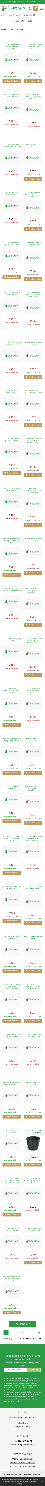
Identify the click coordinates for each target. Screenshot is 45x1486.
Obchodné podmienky (22, 1458)
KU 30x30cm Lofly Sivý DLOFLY (12, 640)
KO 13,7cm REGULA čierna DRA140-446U (33, 1131)
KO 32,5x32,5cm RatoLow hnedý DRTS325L (33, 690)
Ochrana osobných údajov (22, 1466)
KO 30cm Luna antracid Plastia (12, 392)
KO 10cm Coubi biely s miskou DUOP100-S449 (12, 838)
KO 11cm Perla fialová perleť (33, 937)
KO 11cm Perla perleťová (12, 1131)
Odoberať (34, 1370)
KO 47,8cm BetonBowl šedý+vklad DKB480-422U (33, 245)
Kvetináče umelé (14, 15)
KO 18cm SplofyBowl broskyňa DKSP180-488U (11, 541)
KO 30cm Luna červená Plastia (12, 194)
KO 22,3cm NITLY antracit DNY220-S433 (12, 146)
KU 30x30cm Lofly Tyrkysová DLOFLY (12, 440)
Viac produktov (23, 1323)
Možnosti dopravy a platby (22, 1462)
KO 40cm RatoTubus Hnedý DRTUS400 (33, 1229)
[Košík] (35, 8)
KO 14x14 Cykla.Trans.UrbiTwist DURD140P (33, 491)
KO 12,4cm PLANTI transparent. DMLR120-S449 (33, 591)
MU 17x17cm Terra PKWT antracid (12, 96)
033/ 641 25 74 (35, 2)
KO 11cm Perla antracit (12, 787)
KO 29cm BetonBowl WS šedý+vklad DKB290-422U (33, 641)
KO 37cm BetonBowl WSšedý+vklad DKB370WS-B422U (33, 838)
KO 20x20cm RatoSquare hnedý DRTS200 (33, 97)
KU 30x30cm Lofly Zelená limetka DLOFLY (11, 47)
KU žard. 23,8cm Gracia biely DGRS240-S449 (33, 195)
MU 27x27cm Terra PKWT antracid (12, 490)
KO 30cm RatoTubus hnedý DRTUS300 (33, 1035)
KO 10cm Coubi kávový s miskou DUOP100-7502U (33, 986)
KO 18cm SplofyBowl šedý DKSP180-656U (11, 1083)
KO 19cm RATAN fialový (33, 739)
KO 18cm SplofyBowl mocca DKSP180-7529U (11, 1278)
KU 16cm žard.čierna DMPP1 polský (12, 1035)
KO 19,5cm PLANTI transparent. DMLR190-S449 (33, 788)
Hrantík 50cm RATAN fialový (33, 344)
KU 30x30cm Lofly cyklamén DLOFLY (11, 244)
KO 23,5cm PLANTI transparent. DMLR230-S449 (12, 986)
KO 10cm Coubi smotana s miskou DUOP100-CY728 (11, 1180)
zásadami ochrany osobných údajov (18, 1383)
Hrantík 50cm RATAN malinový (33, 540)
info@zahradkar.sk (26, 1444)
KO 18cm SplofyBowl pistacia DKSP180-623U (33, 888)
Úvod (3, 15)
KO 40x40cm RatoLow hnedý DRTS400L (12, 887)
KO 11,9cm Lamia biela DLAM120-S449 (33, 392)
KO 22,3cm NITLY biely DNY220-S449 (11, 344)
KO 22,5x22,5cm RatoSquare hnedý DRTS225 (33, 295)
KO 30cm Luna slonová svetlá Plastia (12, 590)
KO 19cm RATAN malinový (12, 937)
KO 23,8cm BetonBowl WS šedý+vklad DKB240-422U (33, 441)
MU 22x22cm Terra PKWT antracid (12, 294)
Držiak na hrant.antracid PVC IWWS (11, 690)
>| (39, 1332)
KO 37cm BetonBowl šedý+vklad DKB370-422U (33, 47)
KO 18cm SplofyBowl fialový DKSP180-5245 (12, 739)
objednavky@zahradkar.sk (15, 2)
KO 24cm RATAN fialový (33, 1083)
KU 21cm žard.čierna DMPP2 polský (12, 1229)
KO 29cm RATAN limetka (33, 146)
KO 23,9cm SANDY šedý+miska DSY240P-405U (33, 1180)
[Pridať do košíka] (11, 81)
